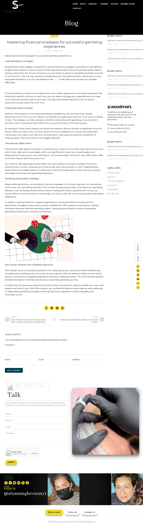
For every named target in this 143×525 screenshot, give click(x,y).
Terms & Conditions (115, 181)
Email (41, 360)
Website (76, 360)
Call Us (73, 512)
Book (138, 247)
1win (56, 79)
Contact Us (112, 185)
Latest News (112, 189)
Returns (111, 177)
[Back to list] (54, 319)
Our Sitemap (113, 194)
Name (7, 360)
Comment (10, 345)
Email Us (91, 512)
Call (138, 257)
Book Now (55, 512)
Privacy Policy (113, 173)
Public (54, 36)
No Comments (123, 44)
